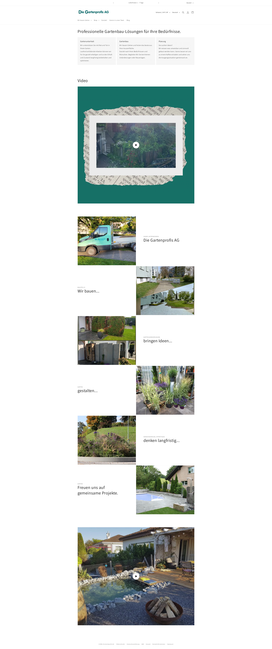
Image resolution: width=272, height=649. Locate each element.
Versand (148, 644)
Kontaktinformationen (158, 644)
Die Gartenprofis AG (108, 644)
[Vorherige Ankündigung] (113, 3)
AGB (143, 644)
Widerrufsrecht (120, 644)
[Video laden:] (136, 145)
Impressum (170, 644)
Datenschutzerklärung (133, 644)
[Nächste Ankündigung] (158, 3)
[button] (84, 20)
